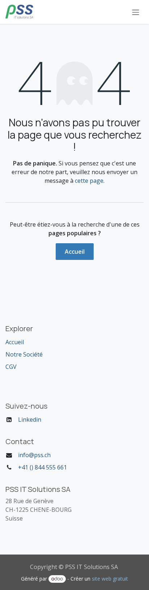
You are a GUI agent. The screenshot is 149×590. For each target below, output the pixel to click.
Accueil (75, 252)
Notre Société (24, 354)
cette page (89, 181)
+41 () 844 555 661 (42, 467)
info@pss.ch (34, 455)
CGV (11, 367)
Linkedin (29, 419)
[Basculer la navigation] (136, 12)
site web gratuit (110, 578)
